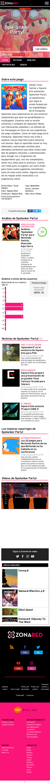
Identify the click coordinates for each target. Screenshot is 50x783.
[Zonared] (9, 3)
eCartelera (31, 729)
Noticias (17, 60)
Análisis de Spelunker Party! (20, 218)
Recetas (30, 762)
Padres (29, 755)
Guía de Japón (32, 737)
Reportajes (8, 65)
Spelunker (35, 186)
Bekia (29, 747)
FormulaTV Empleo (34, 724)
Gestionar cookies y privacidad (45, 686)
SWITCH (37, 293)
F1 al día (5, 750)
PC (43, 293)
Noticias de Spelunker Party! (22, 338)
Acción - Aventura (32, 189)
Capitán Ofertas (8, 724)
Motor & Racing (7, 747)
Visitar (38, 194)
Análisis (31, 60)
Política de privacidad (25, 688)
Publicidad (20, 695)
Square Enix (12, 191)
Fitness (29, 767)
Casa (29, 769)
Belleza (29, 752)
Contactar (30, 695)
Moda (29, 750)
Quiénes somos (5, 688)
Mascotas (30, 765)
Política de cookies (35, 688)
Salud (29, 760)
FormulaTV (31, 722)
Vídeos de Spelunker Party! (19, 478)
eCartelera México (34, 732)
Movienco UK (32, 734)
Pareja (29, 757)
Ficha (5, 60)
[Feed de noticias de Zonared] (11, 649)
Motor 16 (5, 752)
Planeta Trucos (7, 722)
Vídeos (23, 65)
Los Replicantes (33, 727)
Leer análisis (42, 49)
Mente (29, 772)
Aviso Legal (15, 689)
